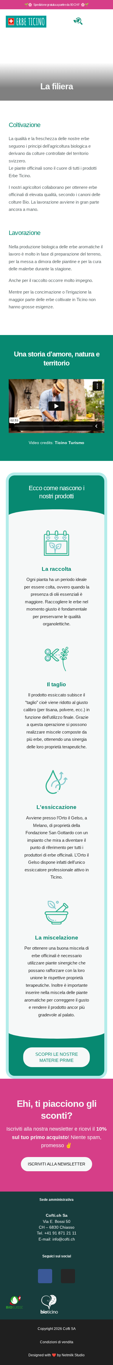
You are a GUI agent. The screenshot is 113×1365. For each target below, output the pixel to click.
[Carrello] (92, 20)
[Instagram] (68, 1276)
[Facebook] (45, 1276)
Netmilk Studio (73, 1355)
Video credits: (56, 442)
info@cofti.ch (63, 1239)
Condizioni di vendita (56, 1342)
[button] (56, 406)
